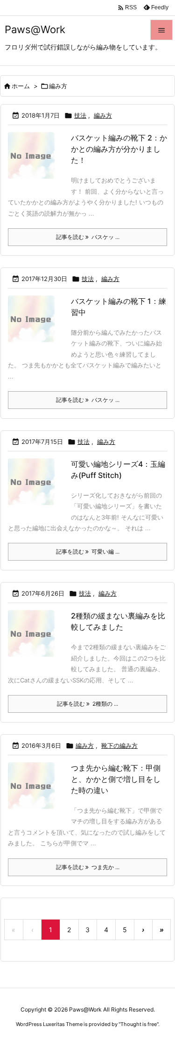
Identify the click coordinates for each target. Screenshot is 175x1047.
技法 (80, 115)
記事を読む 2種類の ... (87, 703)
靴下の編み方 (119, 745)
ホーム (21, 86)
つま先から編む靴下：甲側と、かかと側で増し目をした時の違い (116, 779)
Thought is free (138, 1024)
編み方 (103, 115)
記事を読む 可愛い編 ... (87, 551)
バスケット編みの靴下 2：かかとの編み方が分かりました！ (119, 149)
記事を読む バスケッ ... (87, 236)
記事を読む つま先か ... (87, 867)
